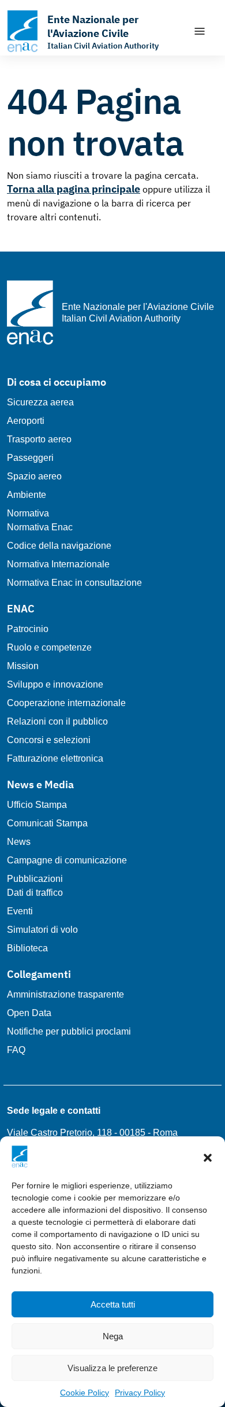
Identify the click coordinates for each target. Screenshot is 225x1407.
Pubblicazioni (35, 879)
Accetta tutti (113, 1304)
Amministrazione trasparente (65, 994)
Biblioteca (27, 948)
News (19, 842)
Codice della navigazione (59, 546)
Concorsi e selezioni (49, 740)
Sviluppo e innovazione (55, 684)
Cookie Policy (84, 1392)
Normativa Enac (40, 527)
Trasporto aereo (39, 439)
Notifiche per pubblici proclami (69, 1031)
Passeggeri (30, 458)
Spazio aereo (34, 476)
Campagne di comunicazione (67, 860)
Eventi (20, 911)
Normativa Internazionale (58, 564)
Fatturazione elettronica (55, 758)
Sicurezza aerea (40, 402)
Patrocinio (27, 629)
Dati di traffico (35, 893)
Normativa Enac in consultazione (74, 583)
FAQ (16, 1050)
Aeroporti (25, 421)
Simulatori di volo (42, 930)
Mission (23, 666)
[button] (207, 1156)
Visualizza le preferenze (113, 1368)
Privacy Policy (140, 1392)
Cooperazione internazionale (66, 703)
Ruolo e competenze (49, 647)
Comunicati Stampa (47, 823)
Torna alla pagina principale (73, 188)
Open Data (29, 1013)
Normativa (28, 513)
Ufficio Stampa (37, 805)
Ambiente (26, 495)
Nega (113, 1336)
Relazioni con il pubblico (57, 721)
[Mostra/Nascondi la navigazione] (200, 31)
